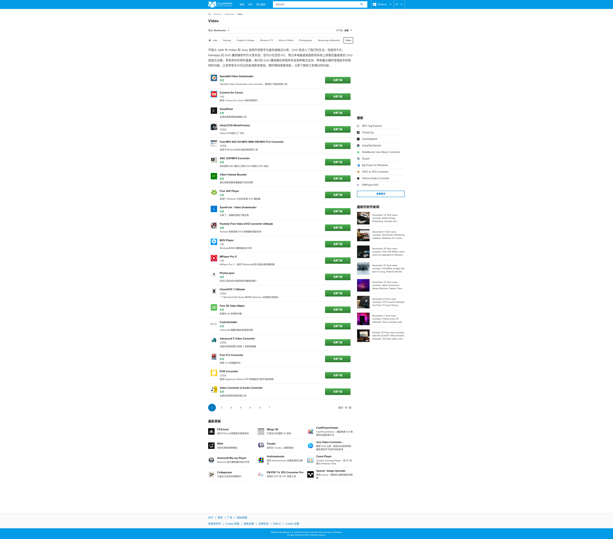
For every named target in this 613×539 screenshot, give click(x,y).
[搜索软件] (361, 4)
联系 (220, 517)
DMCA (277, 523)
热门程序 (260, 4)
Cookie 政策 (232, 523)
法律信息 (263, 523)
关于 (210, 517)
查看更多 (380, 193)
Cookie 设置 (292, 523)
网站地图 (242, 517)
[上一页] (211, 40)
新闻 (242, 4)
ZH (396, 4)
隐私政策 (249, 523)
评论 (250, 4)
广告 (229, 517)
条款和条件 (214, 523)
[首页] (209, 14)
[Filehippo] (220, 4)
